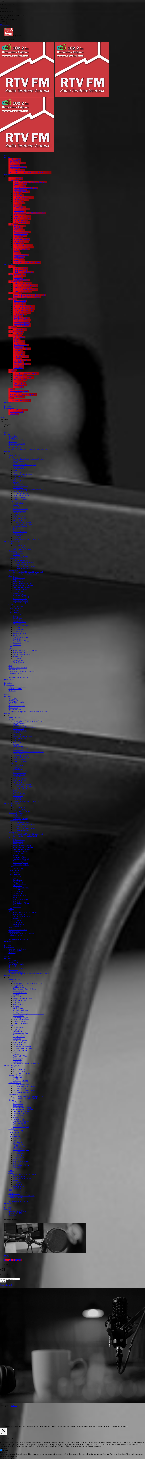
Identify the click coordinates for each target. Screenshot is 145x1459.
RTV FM (14, 1406)
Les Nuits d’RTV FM (13, 1260)
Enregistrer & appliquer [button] (8, 1458)
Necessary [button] (3, 1448)
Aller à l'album (5, 25)
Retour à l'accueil (6, 1285)
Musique (7, 1256)
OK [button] (127, 1426)
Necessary (6, 1450)
